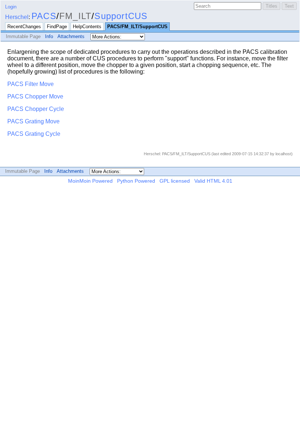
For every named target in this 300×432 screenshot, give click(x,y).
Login (10, 7)
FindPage (57, 26)
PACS (43, 16)
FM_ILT (75, 16)
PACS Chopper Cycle (35, 109)
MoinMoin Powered (90, 181)
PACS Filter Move (30, 84)
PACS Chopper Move (35, 96)
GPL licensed (175, 181)
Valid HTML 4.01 (213, 181)
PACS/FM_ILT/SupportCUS (137, 26)
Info (49, 36)
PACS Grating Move (33, 121)
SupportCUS (120, 16)
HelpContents (87, 26)
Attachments (71, 36)
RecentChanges (24, 26)
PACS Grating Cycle (33, 134)
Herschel (17, 17)
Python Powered (136, 181)
